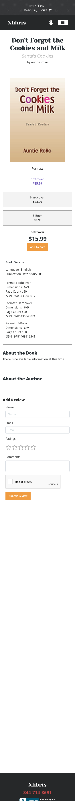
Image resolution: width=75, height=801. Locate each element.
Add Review (14, 400)
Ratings (10, 439)
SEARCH (28, 10)
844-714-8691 (37, 5)
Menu (63, 22)
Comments (13, 457)
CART (44, 10)
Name (9, 407)
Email (9, 423)
